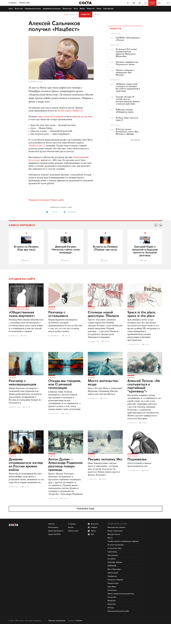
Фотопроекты (53, 527)
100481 (106, 341)
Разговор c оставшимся (58, 314)
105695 (144, 422)
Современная (33, 8)
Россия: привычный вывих (19, 309)
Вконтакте (94, 524)
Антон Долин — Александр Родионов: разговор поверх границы (65, 465)
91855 (104, 479)
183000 (66, 260)
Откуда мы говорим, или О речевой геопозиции (64, 384)
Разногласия (112, 590)
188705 (26, 260)
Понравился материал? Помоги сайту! (46, 200)
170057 (145, 260)
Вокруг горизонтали (115, 531)
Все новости (135, 140)
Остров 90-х (112, 597)
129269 (147, 470)
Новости (85, 14)
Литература (67, 8)
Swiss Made (112, 587)
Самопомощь (112, 552)
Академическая (51, 8)
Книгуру (111, 608)
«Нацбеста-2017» (36, 146)
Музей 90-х (112, 601)
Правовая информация (56, 620)
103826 (66, 413)
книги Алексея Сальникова (51, 117)
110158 (65, 498)
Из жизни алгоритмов (116, 545)
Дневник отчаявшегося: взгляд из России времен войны (26, 465)
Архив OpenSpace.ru (55, 531)
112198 (26, 486)
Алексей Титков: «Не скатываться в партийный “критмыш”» (143, 386)
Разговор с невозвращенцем (22, 382)
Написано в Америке (115, 580)
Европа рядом (113, 573)
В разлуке (51, 309)
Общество (91, 8)
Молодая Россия (114, 534)
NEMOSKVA (112, 566)
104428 (28, 407)
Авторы (71, 527)
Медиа (82, 8)
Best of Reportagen (114, 569)
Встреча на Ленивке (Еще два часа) (26, 248)
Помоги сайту (24, 3)
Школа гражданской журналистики (121, 594)
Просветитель (113, 555)
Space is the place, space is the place (141, 314)
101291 (147, 344)
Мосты (110, 538)
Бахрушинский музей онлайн (118, 611)
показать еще (85, 509)
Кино (11, 8)
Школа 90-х (112, 604)
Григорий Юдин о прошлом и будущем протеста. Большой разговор (145, 251)
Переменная (112, 576)
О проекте (13, 3)
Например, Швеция (115, 562)
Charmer (79, 620)
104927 (105, 398)
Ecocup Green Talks (114, 548)
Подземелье (137, 459)
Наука (99, 8)
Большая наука (113, 583)
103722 (67, 335)
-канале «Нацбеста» (70, 111)
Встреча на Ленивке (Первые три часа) (105, 248)
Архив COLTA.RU (54, 534)
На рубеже (112, 559)
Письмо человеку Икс (105, 459)
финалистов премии (82, 117)
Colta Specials (108, 8)
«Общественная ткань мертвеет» (22, 314)
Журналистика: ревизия (116, 527)
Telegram (94, 527)
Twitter (93, 531)
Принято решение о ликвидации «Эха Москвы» (125, 72)
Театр (76, 8)
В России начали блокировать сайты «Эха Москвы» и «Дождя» (127, 131)
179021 (105, 260)
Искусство (19, 8)
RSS (92, 534)
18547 (25, 335)
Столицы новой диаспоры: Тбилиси (103, 314)
